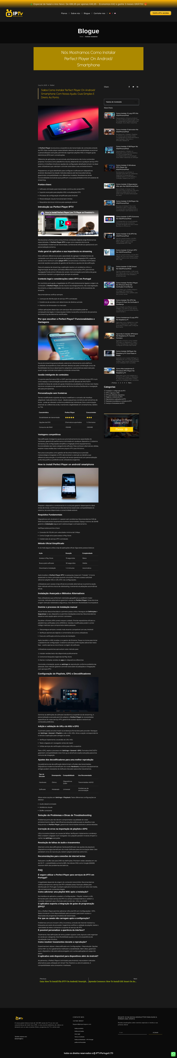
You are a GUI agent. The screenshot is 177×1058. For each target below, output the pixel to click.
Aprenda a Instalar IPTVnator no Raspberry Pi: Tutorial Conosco (127, 336)
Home (81, 36)
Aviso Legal (77, 1034)
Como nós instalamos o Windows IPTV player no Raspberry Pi (125, 371)
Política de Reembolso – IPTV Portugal (84, 1039)
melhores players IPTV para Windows (70, 448)
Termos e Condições (79, 1036)
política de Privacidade (80, 1042)
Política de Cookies (79, 1031)
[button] (135, 102)
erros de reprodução (53, 852)
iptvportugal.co (19, 1038)
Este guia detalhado (69, 753)
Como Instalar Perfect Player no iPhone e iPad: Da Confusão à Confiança (127, 285)
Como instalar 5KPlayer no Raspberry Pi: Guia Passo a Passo (126, 353)
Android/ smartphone (91, 36)
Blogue (87, 13)
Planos (64, 13)
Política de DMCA (79, 1028)
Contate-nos (99, 13)
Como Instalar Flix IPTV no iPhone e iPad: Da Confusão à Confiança (127, 302)
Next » (130, 383)
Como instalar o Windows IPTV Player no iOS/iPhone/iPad (126, 167)
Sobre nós (75, 13)
